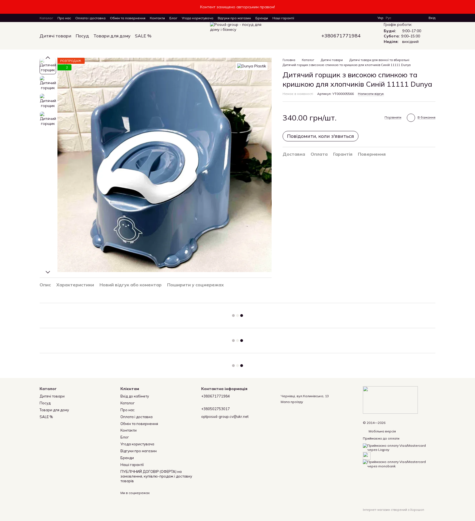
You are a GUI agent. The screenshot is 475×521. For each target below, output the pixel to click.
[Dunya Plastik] (251, 66)
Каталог (46, 18)
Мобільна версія (382, 431)
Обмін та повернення (127, 18)
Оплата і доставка (90, 18)
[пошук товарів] (161, 35)
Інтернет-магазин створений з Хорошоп (393, 510)
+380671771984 (341, 35)
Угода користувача (197, 18)
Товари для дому (112, 36)
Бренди (261, 18)
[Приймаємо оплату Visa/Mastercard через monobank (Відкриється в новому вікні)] (399, 464)
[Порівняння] (404, 18)
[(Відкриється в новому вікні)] (367, 455)
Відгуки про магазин (234, 18)
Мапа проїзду (292, 402)
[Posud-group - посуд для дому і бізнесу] (390, 399)
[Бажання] (414, 18)
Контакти (157, 18)
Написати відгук (371, 94)
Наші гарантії (283, 18)
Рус (388, 18)
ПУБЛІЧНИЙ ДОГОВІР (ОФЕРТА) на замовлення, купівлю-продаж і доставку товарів (156, 476)
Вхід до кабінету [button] (134, 396)
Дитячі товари (55, 36)
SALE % (143, 36)
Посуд (82, 36)
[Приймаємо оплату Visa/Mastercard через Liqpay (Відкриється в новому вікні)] (399, 447)
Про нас (64, 18)
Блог (173, 18)
